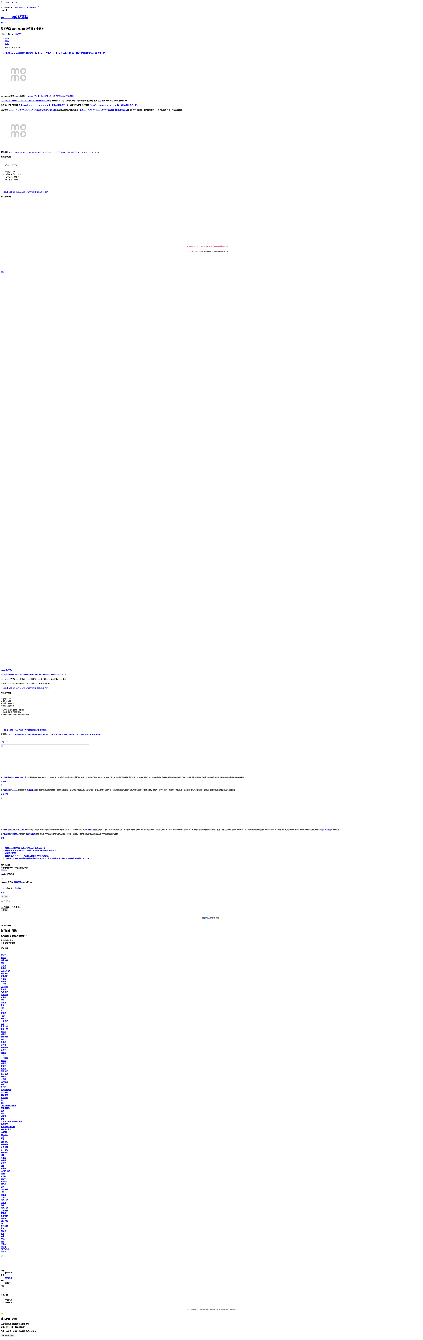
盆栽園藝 (4, 1098)
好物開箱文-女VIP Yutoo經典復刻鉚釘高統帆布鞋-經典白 (27, 856)
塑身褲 (3, 1247)
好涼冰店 (4, 974)
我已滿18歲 (5, 1335)
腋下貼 (3, 981)
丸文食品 (21, 830)
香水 (2, 1236)
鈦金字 (3, 1179)
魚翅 (2, 1024)
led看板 (4, 1182)
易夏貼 (3, 979)
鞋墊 (2, 272)
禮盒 (322, 830)
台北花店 (4, 1150)
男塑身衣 (30, 790)
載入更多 (4, 896)
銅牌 (2, 1166)
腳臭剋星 (19, 777)
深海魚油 (4, 1082)
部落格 (8, 41)
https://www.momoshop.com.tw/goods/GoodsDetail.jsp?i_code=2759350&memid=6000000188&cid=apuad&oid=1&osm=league (54, 152)
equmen (15, 790)
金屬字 (3, 1168)
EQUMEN (5, 1249)
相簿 (7, 38)
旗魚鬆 (91, 830)
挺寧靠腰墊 (5, 1108)
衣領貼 (3, 955)
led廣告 (4, 1176)
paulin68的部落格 (14, 17)
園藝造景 (4, 1095)
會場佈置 (4, 1147)
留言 (21, 882)
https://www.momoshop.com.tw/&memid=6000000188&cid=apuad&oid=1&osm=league (33, 674)
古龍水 (3, 1239)
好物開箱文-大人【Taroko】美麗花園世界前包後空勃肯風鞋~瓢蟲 (30, 850)
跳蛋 (2, 1205)
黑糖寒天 (4, 1124)
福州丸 (3, 1018)
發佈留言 (4, 910)
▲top (3, 892)
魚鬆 (2, 794)
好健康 (3, 1069)
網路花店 (4, 1142)
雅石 (2, 1100)
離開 (12, 1335)
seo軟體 (4, 1132)
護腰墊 (3, 1116)
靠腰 (2, 1111)
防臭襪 (3, 968)
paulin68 (4, 870)
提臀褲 (3, 1252)
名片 (7, 44)
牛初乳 (3, 1079)
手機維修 (4, 1211)
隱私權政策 (224, 1309)
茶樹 (2, 1234)
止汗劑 (3, 984)
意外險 (3, 1087)
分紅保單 (4, 1092)
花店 (2, 1139)
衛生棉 (6, 834)
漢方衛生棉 (31, 834)
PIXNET (195, 1309)
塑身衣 (3, 781)
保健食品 (4, 1071)
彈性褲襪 (4, 1189)
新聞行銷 (4, 1226)
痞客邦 (16, 882)
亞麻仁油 (4, 1074)
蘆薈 (2, 1228)
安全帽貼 (4, 976)
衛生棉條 (4, 1216)
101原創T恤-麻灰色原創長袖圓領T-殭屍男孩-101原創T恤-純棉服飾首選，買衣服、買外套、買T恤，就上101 (47, 858)
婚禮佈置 (4, 1145)
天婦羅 (3, 1013)
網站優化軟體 (6, 1129)
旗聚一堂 (4, 995)
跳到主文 (4, 23)
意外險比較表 (6, 1090)
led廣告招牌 (5, 1171)
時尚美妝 (18, 34)
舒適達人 (15, 834)
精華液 (3, 1231)
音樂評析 (18, 888)
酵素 (2, 1084)
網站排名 (4, 1135)
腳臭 (2, 963)
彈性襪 (3, 1184)
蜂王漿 (3, 1077)
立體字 (3, 1163)
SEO (2, 1137)
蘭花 (2, 1103)
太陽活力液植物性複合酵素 (11, 1121)
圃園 (2, 1242)
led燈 (3, 1174)
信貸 (2, 838)
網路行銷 (4, 1221)
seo (2, 1223)
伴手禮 (328, 830)
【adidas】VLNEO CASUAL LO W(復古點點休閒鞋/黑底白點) (50, 96)
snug (2, 742)
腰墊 (2, 1114)
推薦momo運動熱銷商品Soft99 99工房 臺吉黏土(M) (25, 848)
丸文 (6, 794)
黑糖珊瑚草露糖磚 (8, 1127)
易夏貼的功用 (10, 853)
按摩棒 (3, 1203)
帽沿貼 (3, 958)
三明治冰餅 (5, 971)
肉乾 (2, 1008)
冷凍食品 (4, 1021)
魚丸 (2, 1010)
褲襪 (2, 1187)
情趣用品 (4, 1200)
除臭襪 (6, 777)
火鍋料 (3, 1016)
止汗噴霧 (4, 987)
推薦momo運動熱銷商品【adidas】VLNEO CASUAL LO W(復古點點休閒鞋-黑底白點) (55, 53)
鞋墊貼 (3, 989)
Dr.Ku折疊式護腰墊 (8, 1106)
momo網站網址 (7, 670)
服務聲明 (233, 1309)
